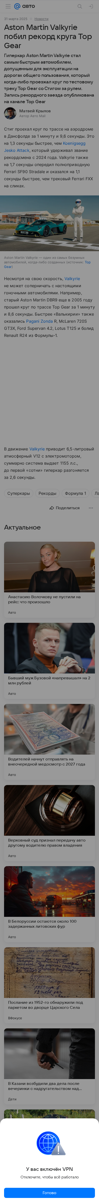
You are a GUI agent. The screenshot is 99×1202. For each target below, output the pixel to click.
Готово (49, 1193)
